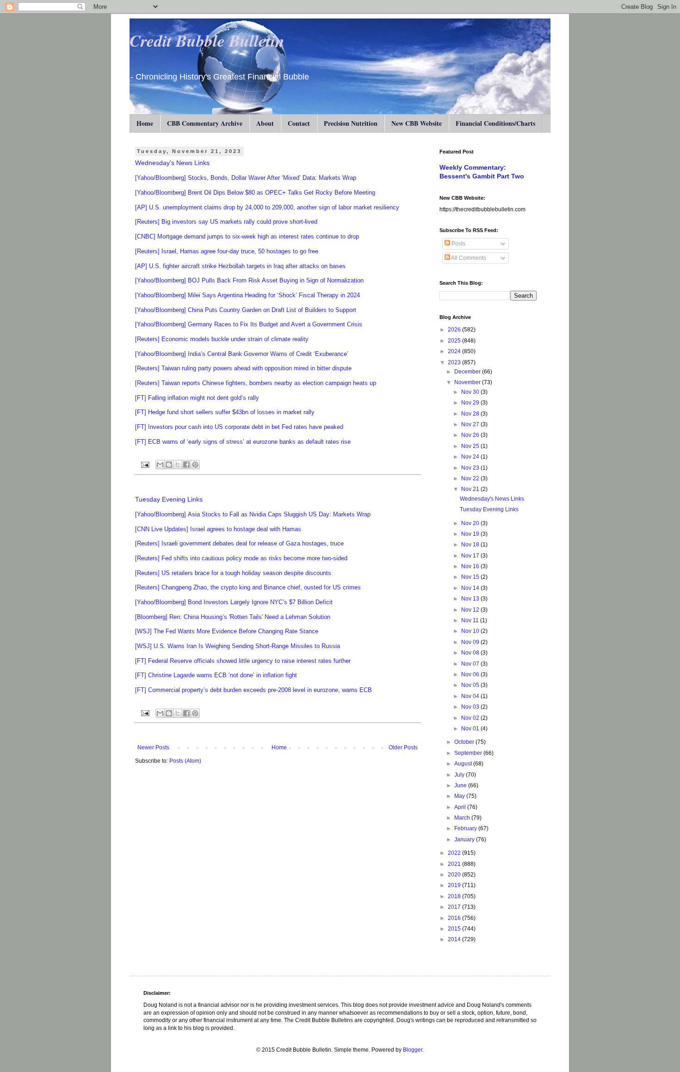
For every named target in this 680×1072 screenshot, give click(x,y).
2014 (455, 939)
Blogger (412, 1050)
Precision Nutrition (350, 123)
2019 (455, 885)
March (462, 818)
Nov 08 (471, 652)
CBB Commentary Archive (204, 123)
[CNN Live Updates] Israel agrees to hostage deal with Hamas (218, 529)
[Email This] (160, 464)
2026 (455, 329)
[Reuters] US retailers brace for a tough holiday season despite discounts (233, 573)
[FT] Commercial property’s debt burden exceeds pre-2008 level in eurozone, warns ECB (253, 689)
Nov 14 (471, 588)
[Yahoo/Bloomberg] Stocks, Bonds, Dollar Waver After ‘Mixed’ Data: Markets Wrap (245, 177)
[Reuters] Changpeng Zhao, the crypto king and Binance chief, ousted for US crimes (248, 587)
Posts (457, 243)
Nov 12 (471, 609)
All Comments (468, 258)
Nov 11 (470, 620)
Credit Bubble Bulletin (207, 40)
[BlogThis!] (168, 464)
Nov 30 (471, 392)
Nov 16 (471, 566)
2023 (455, 362)
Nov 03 (471, 707)
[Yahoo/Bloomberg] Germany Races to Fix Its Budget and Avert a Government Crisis (248, 324)
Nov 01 (471, 728)
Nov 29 (471, 402)
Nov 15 (471, 577)
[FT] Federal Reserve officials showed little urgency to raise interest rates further (243, 660)
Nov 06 (471, 674)
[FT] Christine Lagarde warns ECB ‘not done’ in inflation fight (216, 675)
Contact (299, 123)
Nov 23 (471, 468)
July (460, 775)
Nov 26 (471, 435)
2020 (455, 874)
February (466, 828)
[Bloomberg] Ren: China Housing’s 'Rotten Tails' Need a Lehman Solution (232, 616)
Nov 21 (471, 489)
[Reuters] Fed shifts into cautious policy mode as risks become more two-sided (241, 558)
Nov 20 (471, 523)
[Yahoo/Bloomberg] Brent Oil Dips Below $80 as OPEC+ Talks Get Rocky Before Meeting (255, 192)
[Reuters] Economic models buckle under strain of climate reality (222, 339)
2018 (455, 896)
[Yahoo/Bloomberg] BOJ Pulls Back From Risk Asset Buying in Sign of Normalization (249, 280)
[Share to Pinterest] (195, 464)
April (460, 807)
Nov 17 (471, 555)
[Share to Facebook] (186, 464)
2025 (455, 340)
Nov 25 (471, 446)
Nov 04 (471, 696)
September (468, 753)
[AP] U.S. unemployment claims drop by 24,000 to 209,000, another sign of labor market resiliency (267, 207)
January (465, 839)
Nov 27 (471, 424)
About (265, 123)
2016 (455, 918)
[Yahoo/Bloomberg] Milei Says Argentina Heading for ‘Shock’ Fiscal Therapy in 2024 (247, 295)
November (468, 382)
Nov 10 (471, 631)
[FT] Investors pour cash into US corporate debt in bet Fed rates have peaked (239, 426)
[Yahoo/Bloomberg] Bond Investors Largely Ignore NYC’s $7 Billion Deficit (234, 602)
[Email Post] (145, 464)
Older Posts (403, 747)
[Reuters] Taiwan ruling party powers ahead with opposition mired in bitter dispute (243, 368)
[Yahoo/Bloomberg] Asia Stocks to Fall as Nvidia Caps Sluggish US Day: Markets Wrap (253, 514)
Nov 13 (471, 598)
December (468, 371)
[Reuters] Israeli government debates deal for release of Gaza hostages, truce (239, 543)
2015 (455, 928)
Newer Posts (153, 747)
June (461, 785)
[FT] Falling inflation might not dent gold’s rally (197, 397)
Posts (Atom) (185, 761)
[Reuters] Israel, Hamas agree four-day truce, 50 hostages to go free (226, 251)
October (465, 742)
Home (144, 123)
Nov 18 (471, 544)
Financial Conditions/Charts (495, 123)
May (460, 796)
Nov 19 (471, 534)
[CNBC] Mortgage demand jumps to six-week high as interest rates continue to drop (247, 236)
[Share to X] (177, 464)
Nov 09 (471, 642)
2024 (455, 351)
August (463, 763)
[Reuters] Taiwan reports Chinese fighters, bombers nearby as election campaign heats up (255, 383)
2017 (455, 907)
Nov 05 (471, 685)
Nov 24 (471, 456)
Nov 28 (471, 413)
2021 (455, 864)
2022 (455, 853)
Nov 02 (471, 718)
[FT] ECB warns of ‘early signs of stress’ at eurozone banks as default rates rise (243, 441)
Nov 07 (471, 664)
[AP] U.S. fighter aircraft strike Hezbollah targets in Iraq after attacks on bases (240, 266)
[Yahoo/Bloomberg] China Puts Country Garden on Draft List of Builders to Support (245, 309)
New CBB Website (416, 123)
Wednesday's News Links (172, 162)
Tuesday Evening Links (169, 499)
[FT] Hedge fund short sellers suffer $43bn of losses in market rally (225, 412)
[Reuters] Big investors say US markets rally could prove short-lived (226, 221)
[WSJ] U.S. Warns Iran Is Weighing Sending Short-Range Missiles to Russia (237, 646)
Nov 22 (471, 478)
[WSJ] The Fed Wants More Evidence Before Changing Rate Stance (226, 631)
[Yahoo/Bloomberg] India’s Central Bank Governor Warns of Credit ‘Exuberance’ (241, 353)
